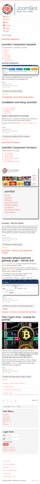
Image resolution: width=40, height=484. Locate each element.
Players (6, 52)
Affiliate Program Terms (9, 476)
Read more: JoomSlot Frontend (13, 244)
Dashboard (7, 50)
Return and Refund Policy (10, 470)
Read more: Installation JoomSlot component (17, 136)
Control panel (6, 419)
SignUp (7, 28)
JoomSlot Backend (10, 39)
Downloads (6, 424)
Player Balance (8, 60)
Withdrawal (7, 55)
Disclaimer (6, 467)
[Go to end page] (16, 400)
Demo (6, 22)
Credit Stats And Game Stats (12, 161)
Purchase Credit (8, 155)
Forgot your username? (9, 449)
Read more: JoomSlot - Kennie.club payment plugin (19, 306)
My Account (6, 417)
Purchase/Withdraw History (11, 158)
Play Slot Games (8, 153)
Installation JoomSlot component (18, 97)
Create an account (8, 447)
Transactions (6, 416)
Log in (5, 444)
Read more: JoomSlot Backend (13, 91)
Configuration (7, 113)
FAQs (9, 84)
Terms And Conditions (9, 464)
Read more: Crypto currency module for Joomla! (18, 376)
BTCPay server (13, 263)
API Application (7, 421)
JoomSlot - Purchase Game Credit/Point (14, 383)
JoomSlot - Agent (7, 393)
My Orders (6, 414)
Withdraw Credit (8, 156)
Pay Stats (7, 58)
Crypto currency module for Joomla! (19, 311)
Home (7, 16)
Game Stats (7, 57)
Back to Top (35, 480)
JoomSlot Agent (11, 269)
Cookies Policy (7, 473)
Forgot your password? (9, 451)
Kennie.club (5, 263)
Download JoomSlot (9, 109)
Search (7, 19)
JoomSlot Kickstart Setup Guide (11, 390)
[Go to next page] (12, 400)
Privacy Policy (7, 461)
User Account (8, 160)
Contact (8, 25)
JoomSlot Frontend (11, 142)
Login (7, 31)
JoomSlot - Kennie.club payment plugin (17, 251)
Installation (7, 111)
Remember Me (8, 442)
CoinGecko (14, 363)
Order (5, 53)
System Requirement (10, 108)
